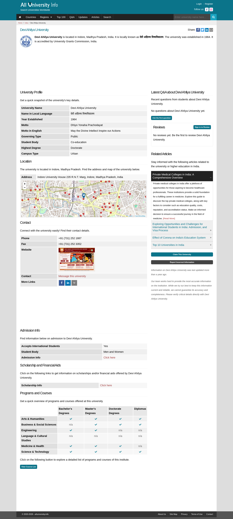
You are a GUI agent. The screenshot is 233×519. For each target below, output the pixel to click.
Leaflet (130, 216)
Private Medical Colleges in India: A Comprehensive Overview (173, 176)
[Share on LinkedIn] (207, 30)
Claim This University (182, 254)
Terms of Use (197, 514)
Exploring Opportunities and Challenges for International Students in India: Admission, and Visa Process (180, 227)
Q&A (72, 17)
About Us (162, 514)
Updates (83, 17)
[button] (84, 196)
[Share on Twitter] (202, 30)
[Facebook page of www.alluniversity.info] (207, 9)
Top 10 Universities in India (168, 244)
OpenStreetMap (140, 216)
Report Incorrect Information (182, 262)
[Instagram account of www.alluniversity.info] (211, 9)
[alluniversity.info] (39, 7)
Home (20, 23)
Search (107, 17)
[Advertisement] (83, 68)
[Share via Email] (211, 30)
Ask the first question (161, 118)
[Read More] (169, 218)
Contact (209, 514)
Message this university (72, 276)
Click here (109, 357)
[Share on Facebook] (198, 30)
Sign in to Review (202, 127)
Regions (45, 17)
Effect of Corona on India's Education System (179, 237)
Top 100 (61, 17)
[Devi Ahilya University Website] (76, 270)
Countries (31, 17)
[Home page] (20, 17)
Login (199, 4)
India (26, 23)
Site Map (173, 514)
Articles (95, 17)
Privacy (184, 514)
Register (209, 4)
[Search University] (213, 17)
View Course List (28, 467)
